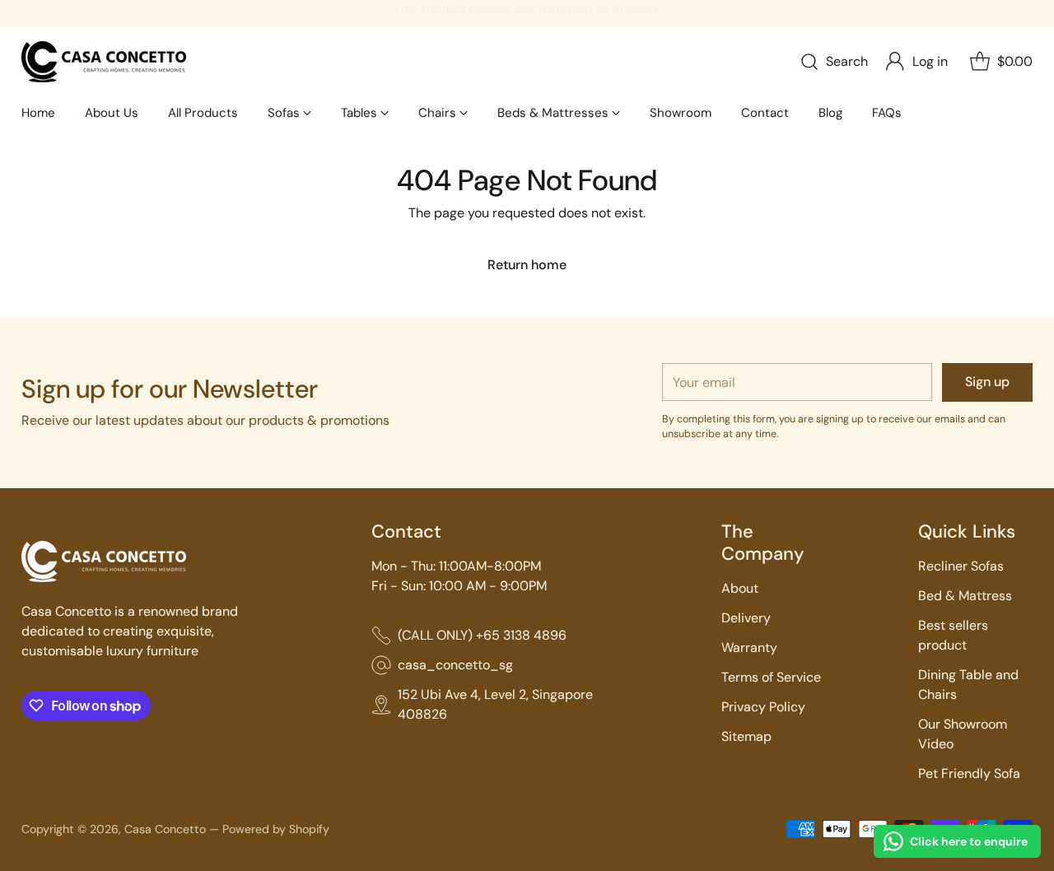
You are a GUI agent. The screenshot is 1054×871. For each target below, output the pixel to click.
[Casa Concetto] (103, 61)
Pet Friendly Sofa (969, 773)
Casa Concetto (165, 829)
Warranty (749, 647)
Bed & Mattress (965, 595)
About (739, 588)
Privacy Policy (763, 706)
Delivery (746, 617)
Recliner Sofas (961, 566)
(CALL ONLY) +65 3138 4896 (482, 635)
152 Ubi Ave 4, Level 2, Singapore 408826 (495, 704)
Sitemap (746, 736)
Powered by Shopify (275, 829)
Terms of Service (771, 677)
